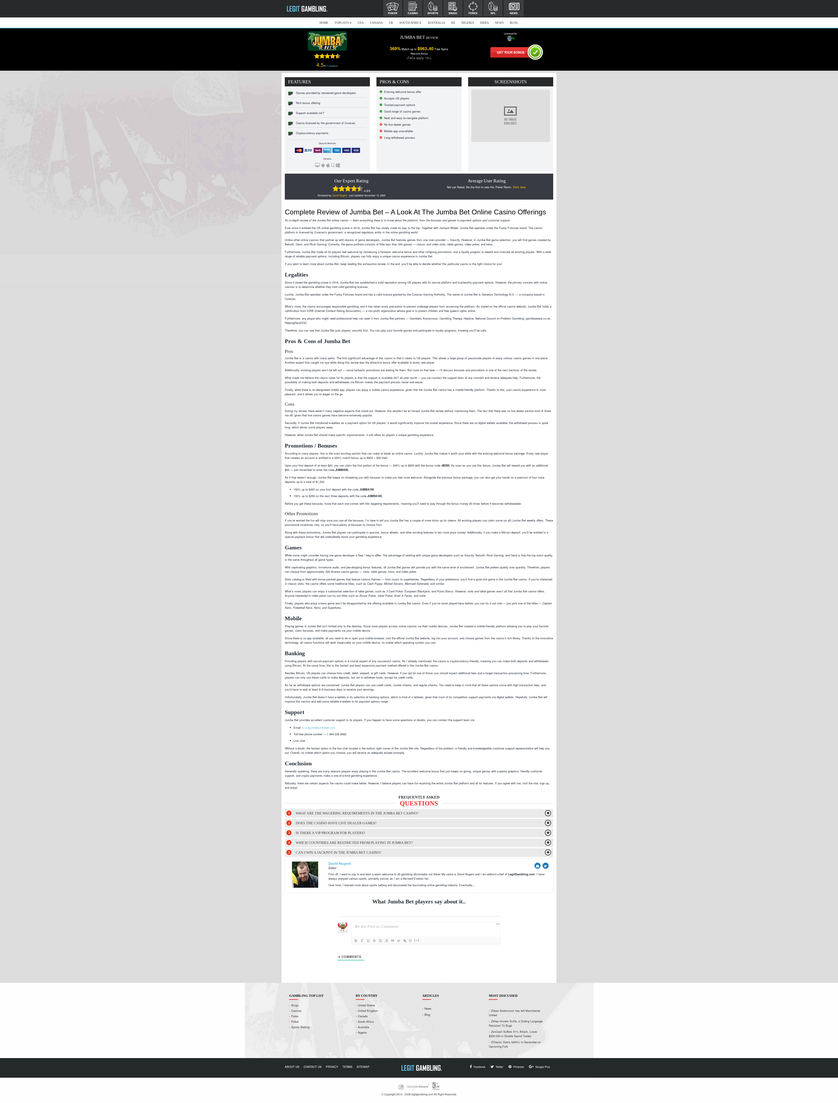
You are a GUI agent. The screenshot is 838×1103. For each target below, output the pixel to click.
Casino (413, 13)
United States (366, 1005)
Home (323, 22)
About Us (292, 1067)
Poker (392, 13)
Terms (347, 1067)
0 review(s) (332, 65)
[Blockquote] (393, 940)
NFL (493, 13)
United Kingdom (368, 1011)
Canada (376, 22)
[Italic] (362, 940)
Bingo (453, 13)
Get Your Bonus (510, 52)
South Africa (410, 22)
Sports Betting (300, 1027)
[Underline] (368, 940)
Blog (514, 22)
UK (391, 22)
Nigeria (467, 22)
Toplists (342, 22)
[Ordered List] (380, 940)
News (514, 13)
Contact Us (313, 1067)
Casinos (296, 1011)
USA (361, 22)
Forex (473, 13)
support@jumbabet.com (320, 727)
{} (410, 940)
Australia (436, 22)
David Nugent (340, 195)
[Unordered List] (386, 940)
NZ (453, 22)
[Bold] (356, 940)
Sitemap (363, 1067)
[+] (416, 940)
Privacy (332, 1067)
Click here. (519, 187)
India (484, 22)
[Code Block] (399, 940)
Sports (433, 13)
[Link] (405, 940)
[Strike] (374, 940)
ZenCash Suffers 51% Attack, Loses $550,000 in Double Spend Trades (513, 1033)
